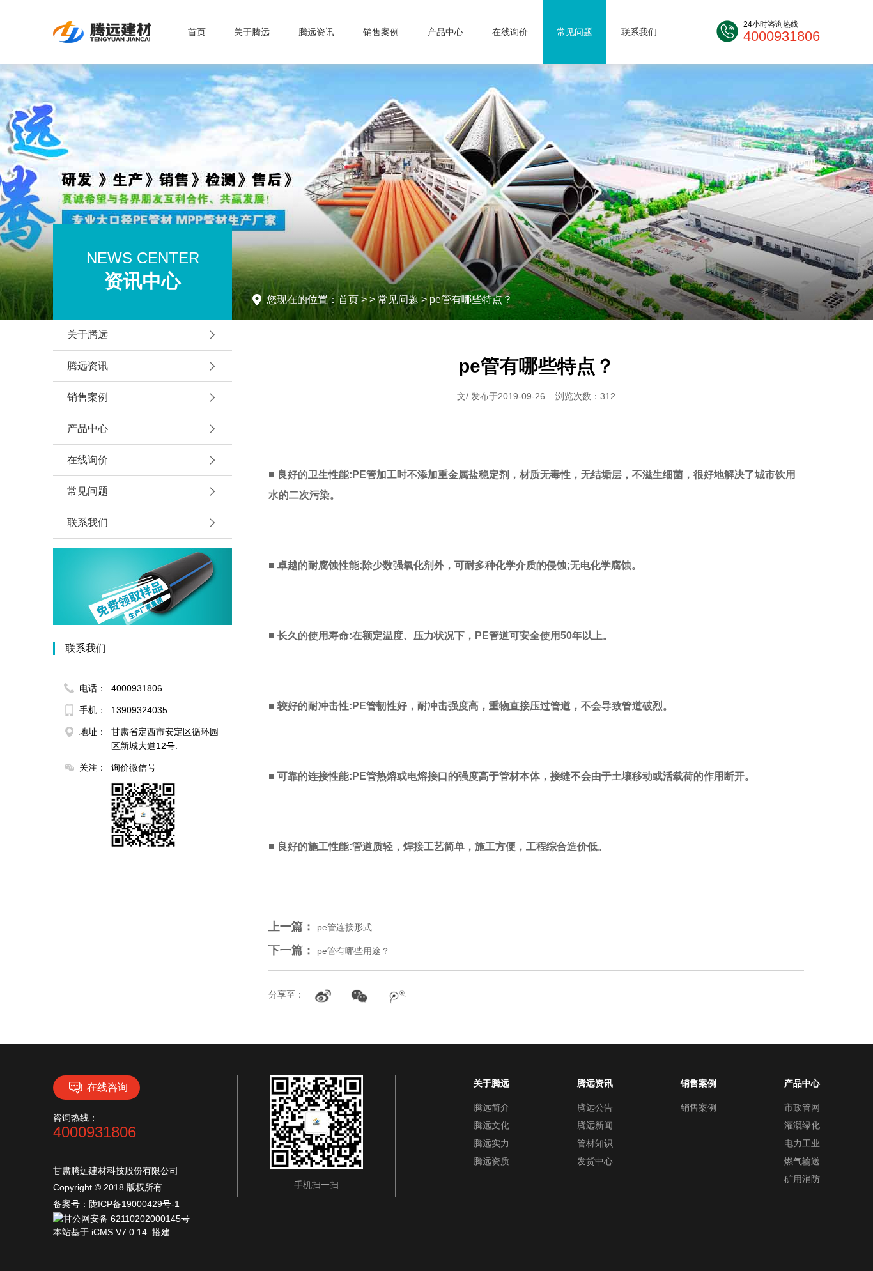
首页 (197, 32)
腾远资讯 (316, 32)
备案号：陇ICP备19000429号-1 (116, 1204)
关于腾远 (252, 32)
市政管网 (802, 1107)
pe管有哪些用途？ (329, 951)
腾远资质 (491, 1161)
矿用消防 (802, 1179)
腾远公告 (595, 1107)
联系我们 (639, 32)
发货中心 (595, 1161)
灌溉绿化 (802, 1125)
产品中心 (445, 32)
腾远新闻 (595, 1125)
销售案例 (381, 32)
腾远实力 (491, 1143)
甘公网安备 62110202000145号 (126, 1218)
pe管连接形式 (320, 927)
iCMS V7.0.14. (121, 1232)
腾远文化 (491, 1125)
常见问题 (574, 32)
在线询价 (510, 32)
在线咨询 (107, 1087)
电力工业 (802, 1143)
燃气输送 (802, 1161)
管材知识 (595, 1143)
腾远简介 (491, 1107)
